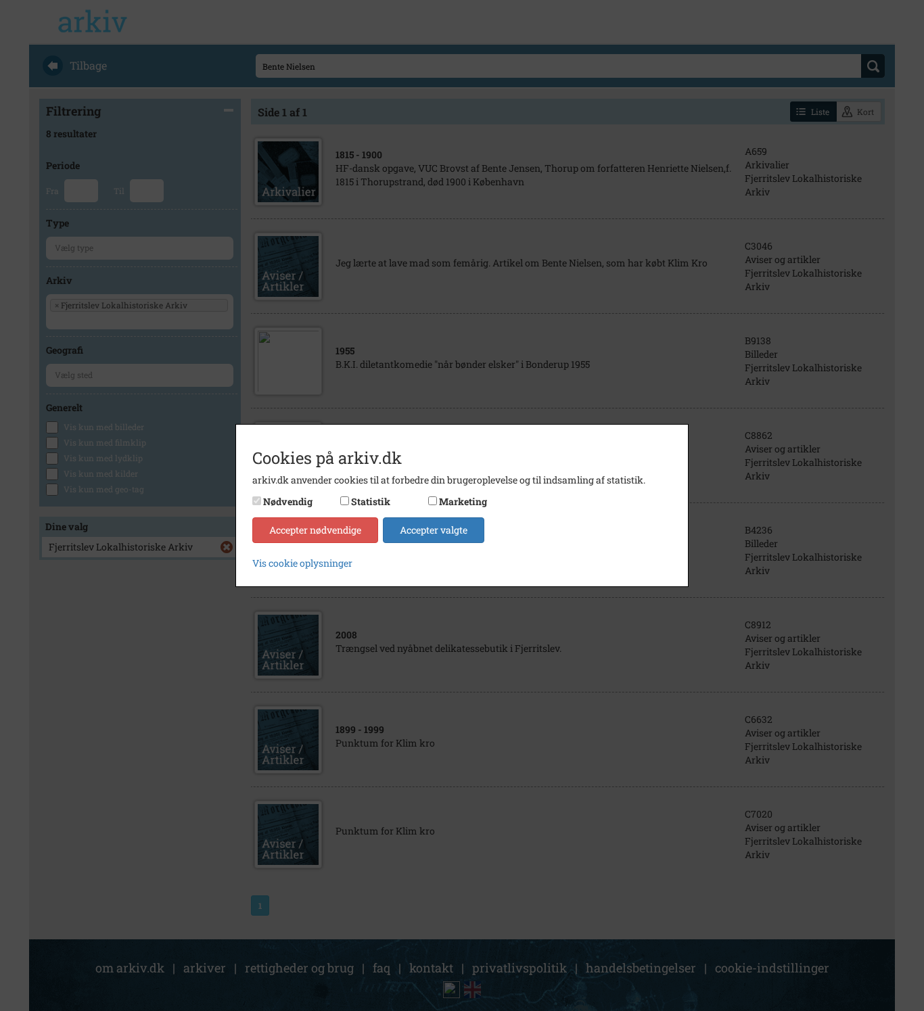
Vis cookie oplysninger (302, 563)
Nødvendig (288, 501)
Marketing (463, 501)
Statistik (370, 501)
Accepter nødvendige (315, 529)
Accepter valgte (433, 529)
